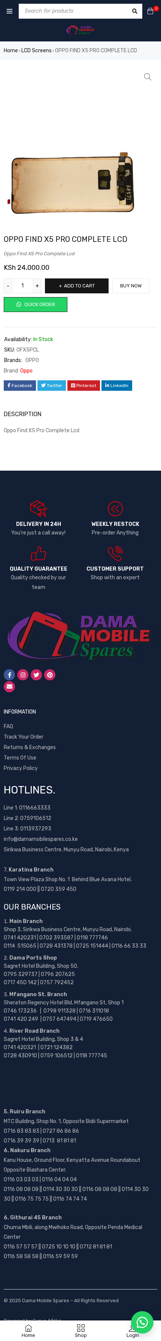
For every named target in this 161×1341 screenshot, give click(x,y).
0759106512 (35, 818)
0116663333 (35, 808)
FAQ (8, 726)
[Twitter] (36, 674)
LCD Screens (36, 50)
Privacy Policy (21, 768)
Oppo (26, 371)
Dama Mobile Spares (45, 1300)
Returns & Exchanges (30, 747)
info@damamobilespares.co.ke (41, 839)
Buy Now (131, 286)
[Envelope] (9, 686)
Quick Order (39, 304)
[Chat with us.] (142, 1322)
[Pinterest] (49, 674)
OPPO (32, 360)
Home (11, 50)
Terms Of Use (20, 758)
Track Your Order (23, 737)
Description (23, 414)
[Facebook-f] (9, 674)
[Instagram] (22, 674)
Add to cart (79, 286)
